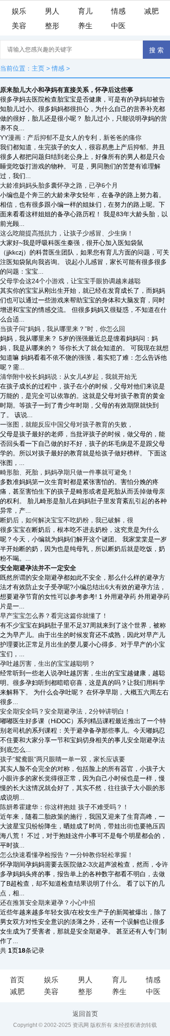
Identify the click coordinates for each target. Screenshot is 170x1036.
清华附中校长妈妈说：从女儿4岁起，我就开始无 (68, 376)
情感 (118, 11)
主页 (38, 68)
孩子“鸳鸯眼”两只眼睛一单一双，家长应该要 (62, 759)
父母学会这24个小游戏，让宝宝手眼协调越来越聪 (70, 281)
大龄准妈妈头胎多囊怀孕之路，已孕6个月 (59, 185)
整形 (52, 26)
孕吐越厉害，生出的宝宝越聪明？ (47, 663)
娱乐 (19, 11)
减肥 (151, 11)
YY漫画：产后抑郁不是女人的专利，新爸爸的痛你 (70, 137)
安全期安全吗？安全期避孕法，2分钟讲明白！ (65, 711)
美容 (19, 26)
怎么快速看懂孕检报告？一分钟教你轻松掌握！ (66, 854)
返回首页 (85, 1013)
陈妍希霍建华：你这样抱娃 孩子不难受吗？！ (64, 807)
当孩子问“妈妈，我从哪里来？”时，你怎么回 (62, 328)
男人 (52, 11)
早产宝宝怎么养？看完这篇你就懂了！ (54, 615)
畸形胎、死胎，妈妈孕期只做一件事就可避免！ (66, 472)
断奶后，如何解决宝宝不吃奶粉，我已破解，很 (66, 520)
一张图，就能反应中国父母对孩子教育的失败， (66, 424)
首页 (17, 980)
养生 (85, 26)
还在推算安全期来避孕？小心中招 (47, 902)
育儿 (85, 11)
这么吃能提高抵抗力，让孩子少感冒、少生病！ (66, 233)
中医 (118, 26)
